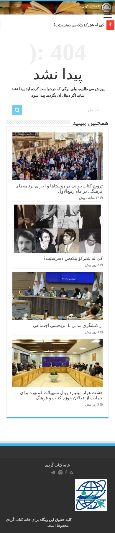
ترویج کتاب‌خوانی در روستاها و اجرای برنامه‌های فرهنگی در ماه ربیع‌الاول (59, 188)
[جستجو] (17, 110)
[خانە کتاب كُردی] (57, 7)
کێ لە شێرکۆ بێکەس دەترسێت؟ (78, 25)
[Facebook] (66, 472)
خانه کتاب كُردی (57, 465)
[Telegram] (53, 472)
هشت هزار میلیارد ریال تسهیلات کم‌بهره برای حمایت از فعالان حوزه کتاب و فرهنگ (61, 395)
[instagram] (60, 472)
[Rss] (71, 472)
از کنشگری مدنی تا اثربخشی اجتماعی (68, 325)
